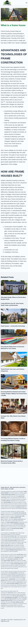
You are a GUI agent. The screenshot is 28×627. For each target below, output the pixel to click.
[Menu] (26, 2)
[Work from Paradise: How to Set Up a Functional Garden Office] (14, 451)
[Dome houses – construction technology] (14, 316)
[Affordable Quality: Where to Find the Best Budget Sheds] (14, 287)
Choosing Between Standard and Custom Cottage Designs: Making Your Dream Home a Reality (14, 393)
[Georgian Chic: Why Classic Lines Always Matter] (14, 406)
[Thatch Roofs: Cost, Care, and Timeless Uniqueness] (14, 359)
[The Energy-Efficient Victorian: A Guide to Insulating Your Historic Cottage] (14, 428)
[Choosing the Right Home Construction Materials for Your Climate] (14, 336)
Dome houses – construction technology (13, 326)
